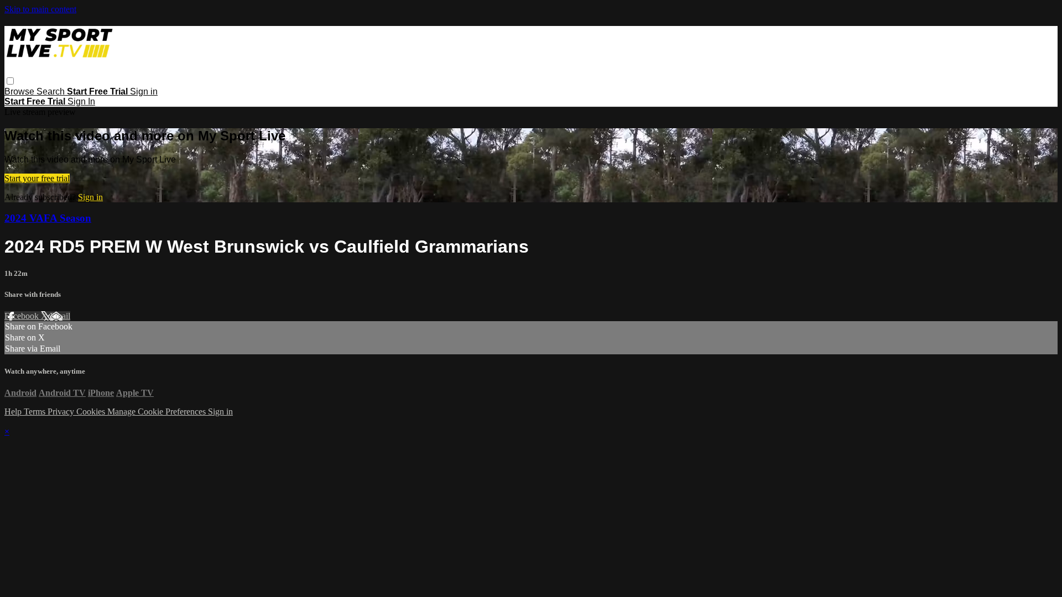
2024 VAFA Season (47, 218)
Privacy (62, 411)
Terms (36, 411)
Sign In (81, 101)
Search (52, 91)
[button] (10, 81)
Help (14, 411)
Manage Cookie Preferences (157, 411)
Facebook (22, 316)
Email (60, 316)
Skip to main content (40, 9)
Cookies (91, 411)
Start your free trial (37, 178)
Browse (20, 91)
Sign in (144, 91)
